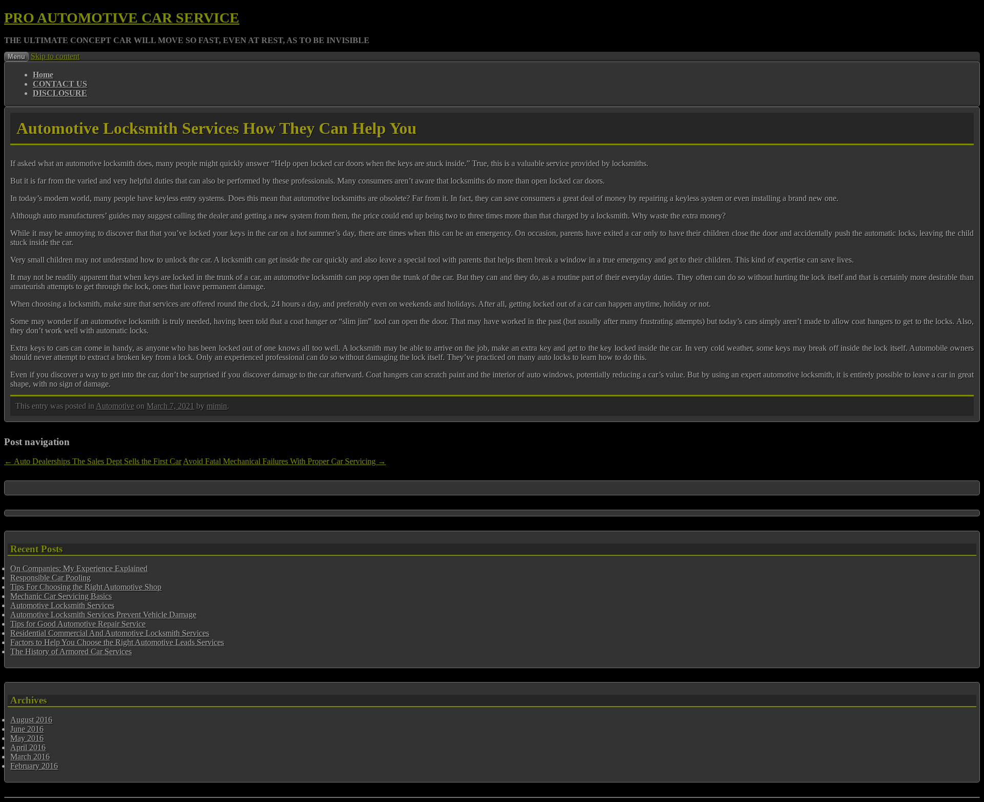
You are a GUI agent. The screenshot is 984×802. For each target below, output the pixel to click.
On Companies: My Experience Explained (79, 568)
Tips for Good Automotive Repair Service (78, 623)
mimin (217, 406)
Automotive (115, 406)
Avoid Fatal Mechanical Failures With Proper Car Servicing (284, 461)
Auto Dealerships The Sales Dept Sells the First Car (92, 461)
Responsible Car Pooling (50, 577)
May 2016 (27, 738)
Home (43, 74)
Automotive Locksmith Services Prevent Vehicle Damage (103, 614)
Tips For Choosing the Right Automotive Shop (85, 587)
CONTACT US (60, 83)
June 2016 (27, 729)
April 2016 (28, 747)
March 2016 (30, 756)
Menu (16, 57)
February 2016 (34, 765)
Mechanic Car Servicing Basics (61, 596)
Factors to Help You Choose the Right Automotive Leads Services (117, 642)
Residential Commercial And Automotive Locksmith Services (109, 633)
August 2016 (31, 719)
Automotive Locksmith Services (62, 605)
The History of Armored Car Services (71, 651)
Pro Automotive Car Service (121, 18)
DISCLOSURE (60, 93)
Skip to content (55, 56)
